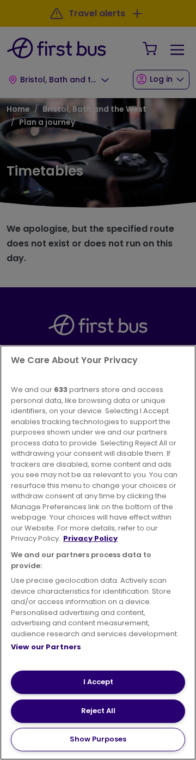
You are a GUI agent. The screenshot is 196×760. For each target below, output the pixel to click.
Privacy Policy (90, 538)
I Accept (98, 682)
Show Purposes (98, 739)
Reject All (98, 710)
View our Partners (46, 647)
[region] (98, 552)
